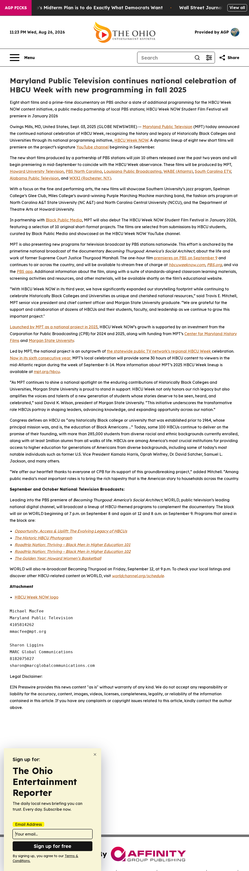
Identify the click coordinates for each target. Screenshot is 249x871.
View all (237, 7)
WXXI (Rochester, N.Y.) (90, 178)
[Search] (197, 57)
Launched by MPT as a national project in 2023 (54, 326)
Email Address (28, 824)
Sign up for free (52, 846)
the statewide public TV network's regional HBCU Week (159, 351)
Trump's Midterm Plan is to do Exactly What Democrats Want (94, 7)
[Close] (95, 754)
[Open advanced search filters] (209, 57)
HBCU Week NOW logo (36, 597)
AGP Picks (16, 7)
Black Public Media (64, 220)
